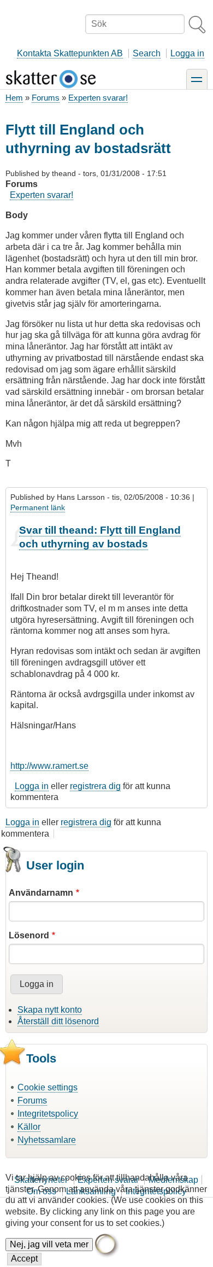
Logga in (187, 53)
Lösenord (29, 935)
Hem (14, 97)
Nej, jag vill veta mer (49, 1244)
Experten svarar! (98, 97)
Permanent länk (37, 507)
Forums (46, 97)
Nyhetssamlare (46, 1140)
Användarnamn (41, 892)
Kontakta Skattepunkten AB (70, 53)
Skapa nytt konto (49, 1009)
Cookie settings (47, 1087)
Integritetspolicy (47, 1113)
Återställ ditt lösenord (58, 1021)
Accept (24, 1258)
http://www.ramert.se (49, 765)
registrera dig (95, 786)
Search (147, 53)
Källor (28, 1126)
